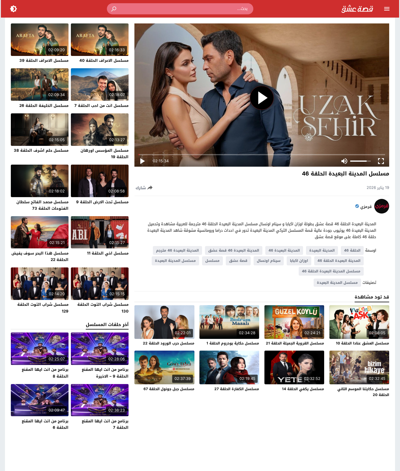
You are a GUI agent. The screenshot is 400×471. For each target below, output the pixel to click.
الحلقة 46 (352, 250)
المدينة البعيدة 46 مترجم (177, 250)
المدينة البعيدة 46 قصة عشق (233, 250)
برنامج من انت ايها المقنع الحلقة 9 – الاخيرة (105, 373)
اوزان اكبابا (299, 260)
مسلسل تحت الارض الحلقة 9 (102, 202)
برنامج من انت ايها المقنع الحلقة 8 (45, 373)
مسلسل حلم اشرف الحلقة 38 (41, 150)
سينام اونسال (269, 260)
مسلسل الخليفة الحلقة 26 (44, 105)
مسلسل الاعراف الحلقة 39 (44, 60)
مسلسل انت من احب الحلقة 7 (101, 105)
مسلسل (212, 260)
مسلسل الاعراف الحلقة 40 (104, 60)
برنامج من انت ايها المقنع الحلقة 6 (45, 424)
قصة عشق (238, 260)
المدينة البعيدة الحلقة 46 (338, 260)
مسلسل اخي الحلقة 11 (108, 253)
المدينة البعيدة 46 (284, 250)
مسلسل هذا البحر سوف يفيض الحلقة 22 (40, 256)
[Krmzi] (381, 212)
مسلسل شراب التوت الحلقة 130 (103, 308)
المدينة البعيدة (322, 250)
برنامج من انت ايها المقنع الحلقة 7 (105, 424)
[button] (114, 8)
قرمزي (366, 207)
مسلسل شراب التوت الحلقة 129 (43, 308)
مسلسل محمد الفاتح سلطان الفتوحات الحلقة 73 (42, 205)
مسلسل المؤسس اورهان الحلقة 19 (105, 154)
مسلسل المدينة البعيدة (175, 260)
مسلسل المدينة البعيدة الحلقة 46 (331, 271)
